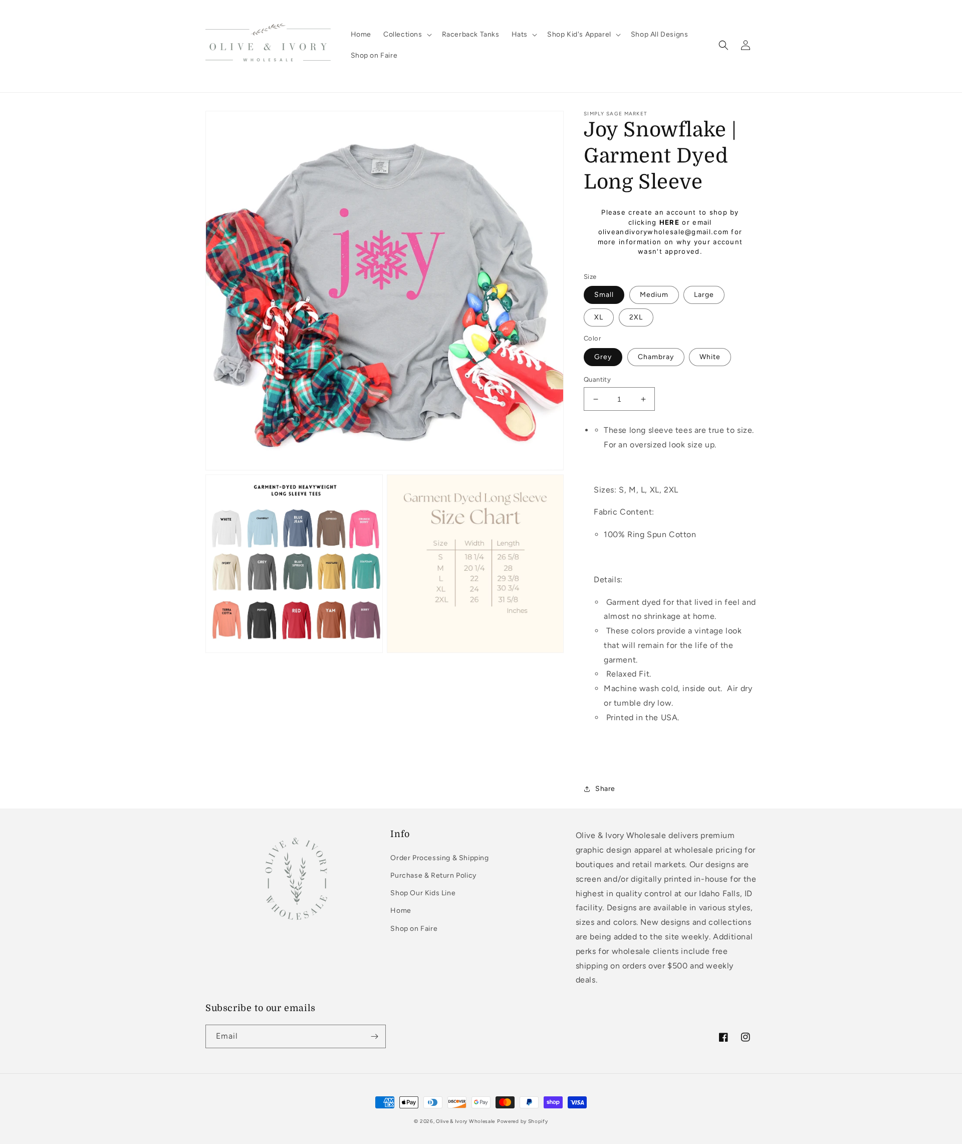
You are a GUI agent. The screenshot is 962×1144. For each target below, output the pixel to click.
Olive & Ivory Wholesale (465, 1121)
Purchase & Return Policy (433, 875)
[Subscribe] (374, 1036)
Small (604, 294)
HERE (669, 222)
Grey (603, 357)
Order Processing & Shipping (439, 858)
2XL (636, 317)
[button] (406, 34)
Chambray (656, 357)
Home (400, 910)
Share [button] (605, 788)
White (709, 357)
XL (598, 317)
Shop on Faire (413, 928)
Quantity (597, 379)
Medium (654, 294)
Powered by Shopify (522, 1121)
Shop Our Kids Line (422, 893)
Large (704, 294)
